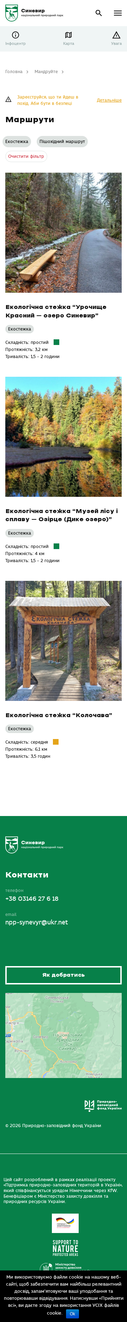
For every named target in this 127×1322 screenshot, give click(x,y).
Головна (14, 71)
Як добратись (63, 975)
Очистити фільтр (26, 156)
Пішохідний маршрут (62, 141)
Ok (72, 1313)
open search (99, 13)
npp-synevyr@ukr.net (36, 922)
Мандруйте (46, 71)
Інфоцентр (15, 43)
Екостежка (16, 141)
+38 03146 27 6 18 (32, 899)
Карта (68, 43)
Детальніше (109, 100)
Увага (116, 43)
